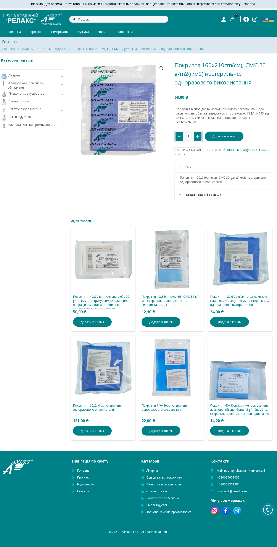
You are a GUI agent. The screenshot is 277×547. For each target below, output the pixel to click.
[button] (161, 68)
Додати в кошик (224, 136)
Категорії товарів (17, 60)
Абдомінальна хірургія (238, 150)
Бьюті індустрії (157, 505)
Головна (8, 49)
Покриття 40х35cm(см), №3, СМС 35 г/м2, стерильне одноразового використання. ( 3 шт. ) (170, 300)
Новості (83, 491)
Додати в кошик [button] (92, 322)
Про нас (83, 477)
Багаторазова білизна (162, 498)
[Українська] (272, 19)
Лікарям (28, 49)
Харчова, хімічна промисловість (169, 512)
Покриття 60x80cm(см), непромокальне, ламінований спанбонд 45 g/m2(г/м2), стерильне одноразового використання (239, 409)
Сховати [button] (248, 4)
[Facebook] (246, 19)
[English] (265, 19)
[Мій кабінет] (224, 19)
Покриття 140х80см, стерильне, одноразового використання (165, 407)
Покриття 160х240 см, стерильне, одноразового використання (97, 407)
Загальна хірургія (53, 49)
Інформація (85, 484)
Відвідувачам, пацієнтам (164, 477)
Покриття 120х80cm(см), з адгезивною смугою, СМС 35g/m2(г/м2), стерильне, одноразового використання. (238, 300)
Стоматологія (156, 491)
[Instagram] (254, 19)
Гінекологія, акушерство (164, 484)
